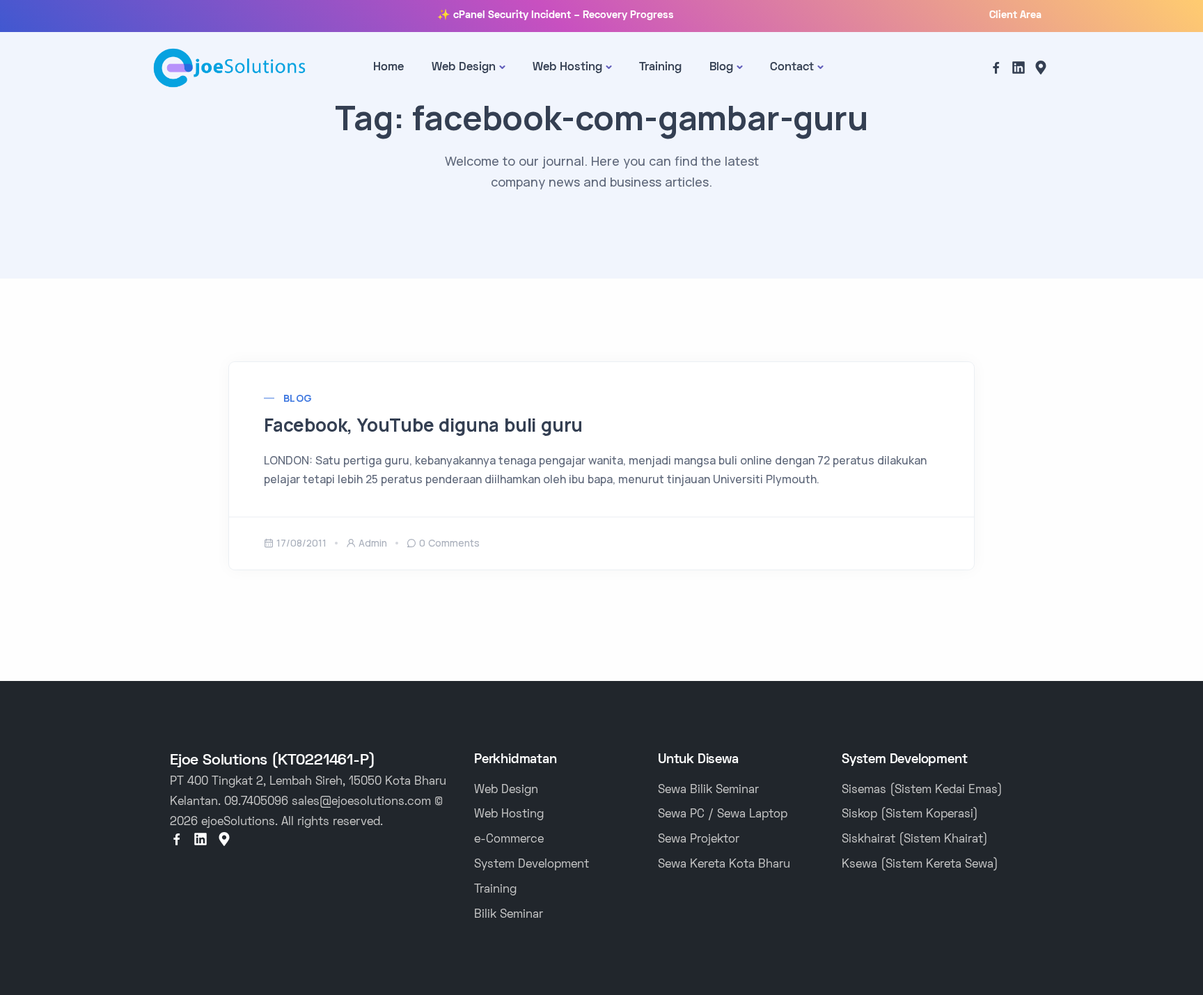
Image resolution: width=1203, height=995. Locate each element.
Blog (721, 67)
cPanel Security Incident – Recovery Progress (563, 15)
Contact (792, 67)
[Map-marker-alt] (1041, 68)
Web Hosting (567, 67)
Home (388, 67)
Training (660, 67)
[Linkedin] (1018, 68)
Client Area (1015, 15)
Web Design (464, 67)
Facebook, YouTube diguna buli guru (423, 424)
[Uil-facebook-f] (996, 68)
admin (373, 542)
